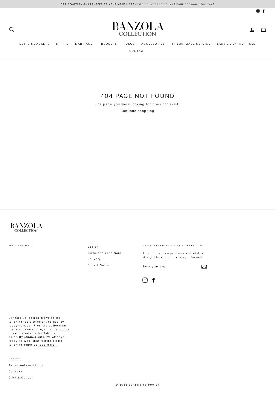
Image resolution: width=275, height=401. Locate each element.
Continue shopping (138, 111)
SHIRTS (62, 43)
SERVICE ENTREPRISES (236, 43)
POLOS (129, 43)
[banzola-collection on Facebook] (153, 280)
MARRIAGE (84, 43)
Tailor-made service (191, 43)
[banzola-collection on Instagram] (145, 280)
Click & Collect (99, 265)
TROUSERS (108, 43)
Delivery (94, 259)
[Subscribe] (204, 266)
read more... (48, 344)
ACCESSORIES (153, 43)
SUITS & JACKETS (34, 43)
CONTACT (137, 50)
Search (93, 246)
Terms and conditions (104, 253)
